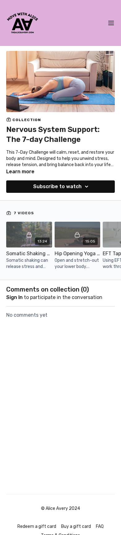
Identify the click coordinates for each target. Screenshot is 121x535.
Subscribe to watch (57, 186)
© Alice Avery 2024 (60, 508)
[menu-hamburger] (111, 23)
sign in (14, 297)
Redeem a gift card (36, 526)
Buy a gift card (76, 526)
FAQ (100, 526)
